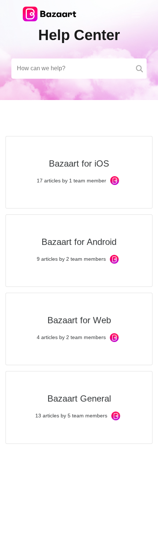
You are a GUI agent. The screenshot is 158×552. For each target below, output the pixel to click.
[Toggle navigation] (136, 14)
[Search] (139, 68)
